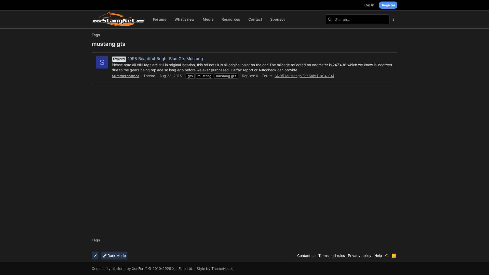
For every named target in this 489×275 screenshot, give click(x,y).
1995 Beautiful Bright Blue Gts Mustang (158, 58)
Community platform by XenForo (142, 268)
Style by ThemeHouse (215, 268)
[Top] (387, 256)
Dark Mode (116, 255)
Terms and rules (331, 255)
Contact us (306, 255)
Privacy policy (359, 255)
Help (378, 255)
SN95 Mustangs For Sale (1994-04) (304, 76)
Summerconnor (125, 76)
